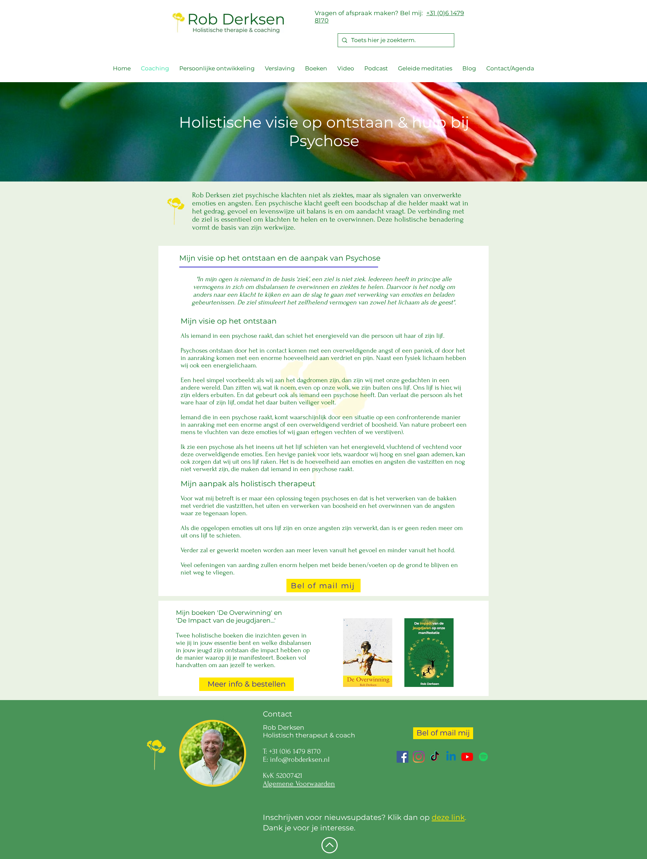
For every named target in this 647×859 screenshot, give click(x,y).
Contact (277, 714)
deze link (448, 817)
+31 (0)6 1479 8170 (295, 751)
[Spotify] (483, 757)
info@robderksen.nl (300, 759)
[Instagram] (419, 757)
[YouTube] (467, 757)
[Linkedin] (451, 757)
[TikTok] (435, 757)
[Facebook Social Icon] (402, 757)
